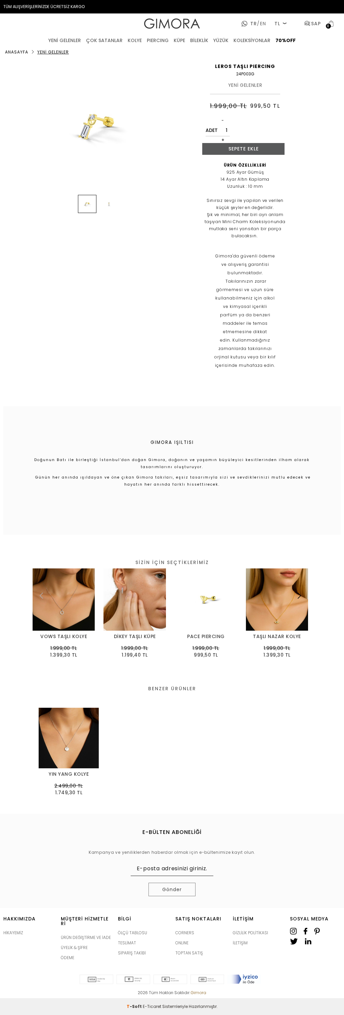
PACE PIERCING (206, 636)
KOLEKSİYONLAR (251, 40)
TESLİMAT (127, 943)
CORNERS (184, 933)
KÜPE (179, 40)
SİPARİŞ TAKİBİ (132, 953)
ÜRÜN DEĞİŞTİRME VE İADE (86, 937)
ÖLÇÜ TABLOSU (132, 933)
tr (253, 23)
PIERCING (158, 40)
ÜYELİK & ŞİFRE (74, 947)
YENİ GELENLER (64, 40)
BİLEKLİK (199, 40)
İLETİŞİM (240, 943)
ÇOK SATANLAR (104, 40)
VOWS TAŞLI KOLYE (63, 636)
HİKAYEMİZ (13, 933)
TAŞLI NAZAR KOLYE (277, 636)
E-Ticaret (152, 1006)
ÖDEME (67, 957)
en (261, 23)
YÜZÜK (220, 40)
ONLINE (181, 943)
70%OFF (285, 40)
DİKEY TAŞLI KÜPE (135, 636)
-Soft (135, 1006)
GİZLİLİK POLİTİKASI (250, 933)
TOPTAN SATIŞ (189, 953)
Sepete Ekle (243, 148)
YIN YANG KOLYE (69, 774)
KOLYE (135, 40)
